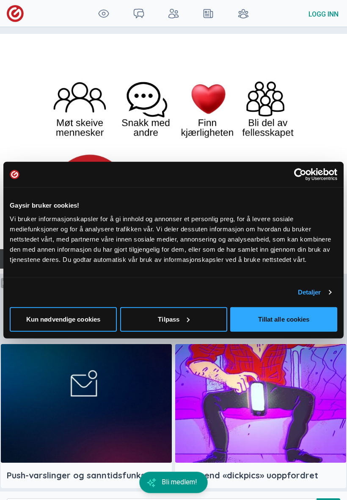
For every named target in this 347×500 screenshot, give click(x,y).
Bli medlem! (178, 482)
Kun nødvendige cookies (63, 318)
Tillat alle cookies (284, 318)
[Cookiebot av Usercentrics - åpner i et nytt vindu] (300, 174)
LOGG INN (323, 14)
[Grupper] (243, 13)
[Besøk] (103, 13)
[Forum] (138, 13)
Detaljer (309, 292)
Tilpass (168, 318)
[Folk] (173, 13)
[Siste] (208, 13)
